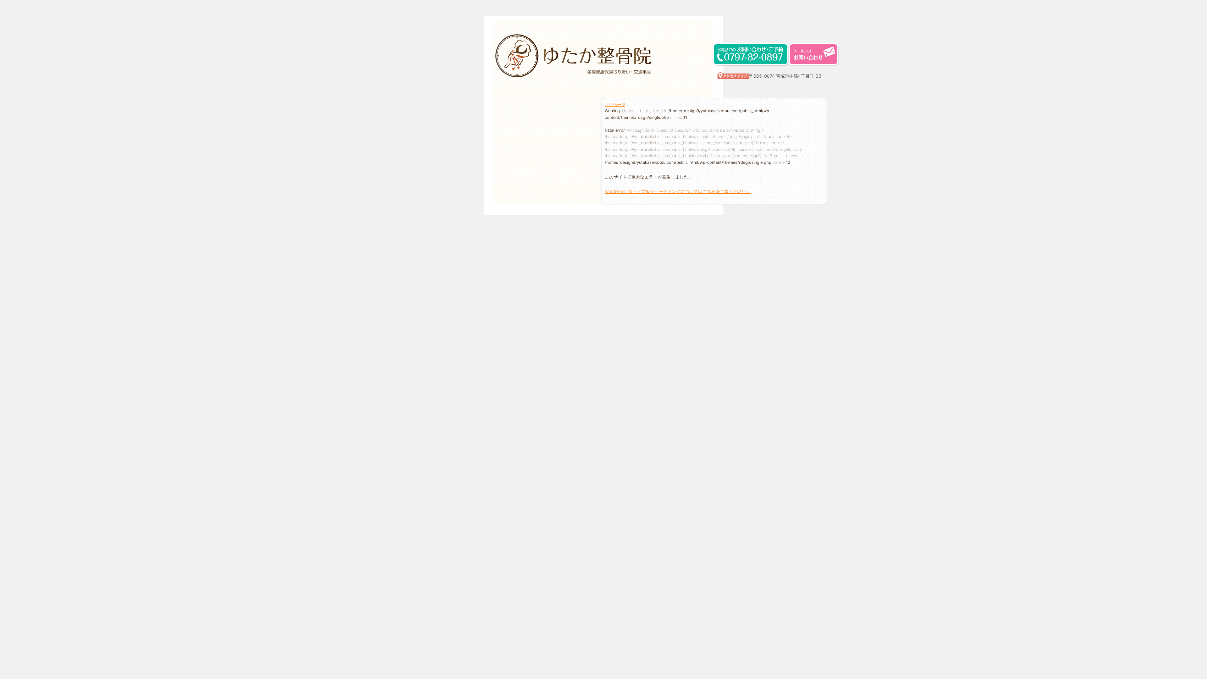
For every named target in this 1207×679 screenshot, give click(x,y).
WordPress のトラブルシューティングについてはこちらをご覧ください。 (678, 191)
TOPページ (615, 104)
